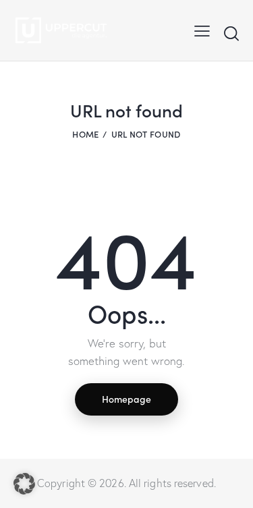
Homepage (126, 398)
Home (85, 134)
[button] (202, 30)
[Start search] (231, 33)
